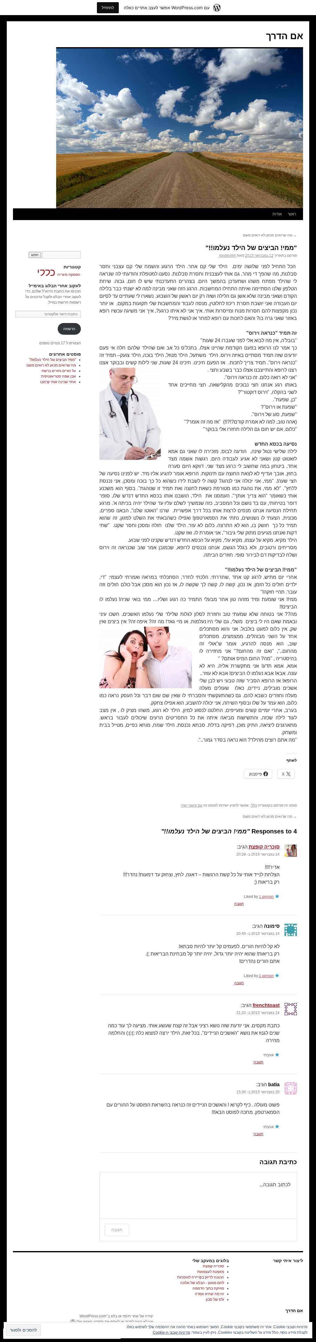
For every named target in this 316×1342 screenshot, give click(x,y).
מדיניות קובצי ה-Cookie (171, 1332)
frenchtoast (266, 1005)
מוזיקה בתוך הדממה (208, 1288)
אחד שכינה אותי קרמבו (58, 382)
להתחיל (108, 7)
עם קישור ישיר (191, 805)
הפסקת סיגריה (68, 274)
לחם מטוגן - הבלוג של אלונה (202, 1283)
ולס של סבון (215, 1299)
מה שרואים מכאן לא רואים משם (270, 235)
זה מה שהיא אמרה (209, 1294)
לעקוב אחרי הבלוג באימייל (55, 285)
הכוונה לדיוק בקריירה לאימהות (200, 1277)
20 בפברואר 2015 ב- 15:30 (258, 1092)
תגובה (239, 904)
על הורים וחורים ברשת (59, 371)
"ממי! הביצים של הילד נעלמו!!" (251, 247)
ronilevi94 (227, 255)
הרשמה (69, 329)
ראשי (292, 214)
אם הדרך (284, 36)
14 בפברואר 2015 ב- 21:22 (258, 1013)
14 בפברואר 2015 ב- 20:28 (258, 854)
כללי (254, 805)
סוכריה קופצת (264, 846)
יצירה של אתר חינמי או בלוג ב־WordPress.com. (116, 1316)
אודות (277, 214)
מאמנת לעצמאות (210, 1272)
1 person (266, 896)
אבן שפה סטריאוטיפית (58, 376)
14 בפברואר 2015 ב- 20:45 (258, 933)
